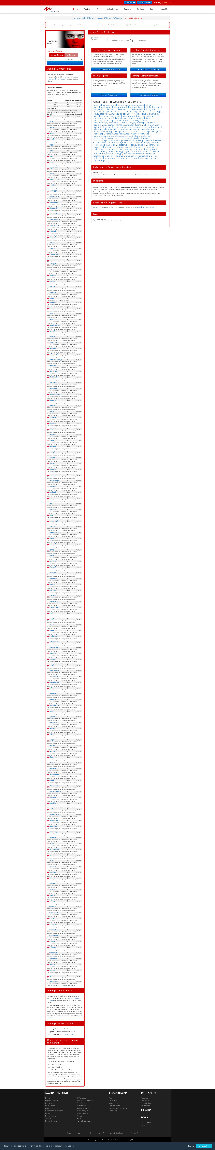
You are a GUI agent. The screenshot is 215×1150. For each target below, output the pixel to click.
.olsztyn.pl (52, 573)
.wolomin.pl (53, 947)
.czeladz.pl (53, 242)
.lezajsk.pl (52, 429)
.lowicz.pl (52, 446)
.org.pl (51, 145)
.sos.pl (51, 780)
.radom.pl (52, 693)
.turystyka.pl (53, 884)
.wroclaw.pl (53, 953)
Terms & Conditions (84, 1121)
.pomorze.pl (53, 653)
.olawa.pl (52, 555)
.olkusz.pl (52, 567)
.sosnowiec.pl (54, 774)
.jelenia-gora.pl (54, 325)
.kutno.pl (52, 406)
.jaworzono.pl (53, 319)
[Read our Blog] (150, 1110)
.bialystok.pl (53, 202)
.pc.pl (51, 613)
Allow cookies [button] (204, 1146)
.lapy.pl (51, 411)
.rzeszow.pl (53, 722)
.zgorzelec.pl (53, 981)
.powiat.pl (52, 659)
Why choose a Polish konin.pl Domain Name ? (107, 221)
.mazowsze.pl (54, 480)
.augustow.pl (53, 168)
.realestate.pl (54, 705)
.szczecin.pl (53, 826)
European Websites (104, 18)
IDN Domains (50, 1106)
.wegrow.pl (53, 924)
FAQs (79, 1118)
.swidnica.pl (53, 809)
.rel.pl (51, 711)
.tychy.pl (52, 889)
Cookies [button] (71, 1146)
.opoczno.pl (53, 578)
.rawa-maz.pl (53, 699)
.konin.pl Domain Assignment (109, 69)
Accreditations (146, 1103)
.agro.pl (51, 150)
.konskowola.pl (54, 394)
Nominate (76, 18)
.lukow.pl (52, 457)
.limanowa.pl (53, 434)
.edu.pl (51, 260)
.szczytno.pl (53, 832)
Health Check (82, 1106)
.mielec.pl (52, 503)
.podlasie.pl (53, 636)
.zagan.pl (52, 964)
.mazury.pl (52, 486)
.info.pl (51, 133)
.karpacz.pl (53, 342)
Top (78, 1133)
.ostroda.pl (53, 590)
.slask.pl (52, 763)
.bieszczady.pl (54, 214)
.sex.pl (51, 740)
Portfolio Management (85, 1101)
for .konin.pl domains (70, 1034)
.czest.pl (52, 248)
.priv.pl (51, 665)
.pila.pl (51, 619)
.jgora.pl (52, 331)
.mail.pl (51, 463)
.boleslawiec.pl (54, 219)
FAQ (89, 1133)
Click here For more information (149, 174)
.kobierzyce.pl (54, 383)
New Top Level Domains (54, 1111)
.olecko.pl (52, 561)
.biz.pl (51, 122)
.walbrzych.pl (53, 901)
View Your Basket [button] (143, 2)
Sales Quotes (112, 9)
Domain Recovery (51, 1121)
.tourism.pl (53, 866)
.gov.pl (51, 298)
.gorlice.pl (52, 292)
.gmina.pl (52, 281)
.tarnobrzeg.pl (54, 849)
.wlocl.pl (52, 941)
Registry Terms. (146, 207)
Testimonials (145, 1106)
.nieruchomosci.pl (55, 532)
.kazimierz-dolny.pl (55, 360)
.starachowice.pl (55, 791)
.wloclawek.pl (54, 935)
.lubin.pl (52, 452)
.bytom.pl (52, 231)
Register (87, 9)
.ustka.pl (52, 895)
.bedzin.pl (52, 185)
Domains (127, 9)
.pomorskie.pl (54, 647)
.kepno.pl (52, 365)
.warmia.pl (52, 907)
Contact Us (163, 9)
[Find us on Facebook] (142, 1110)
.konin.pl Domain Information (148, 69)
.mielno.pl (52, 509)
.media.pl (52, 492)
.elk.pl (51, 269)
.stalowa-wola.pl (55, 786)
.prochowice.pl (54, 671)
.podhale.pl (53, 630)
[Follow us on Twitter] (146, 1110)
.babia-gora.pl (54, 179)
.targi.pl (52, 843)
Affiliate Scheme (83, 1108)
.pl (50, 116)
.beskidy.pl (53, 191)
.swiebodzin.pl (54, 814)
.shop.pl (52, 745)
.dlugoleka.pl (53, 254)
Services (140, 9)
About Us (144, 1098)
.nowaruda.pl (53, 544)
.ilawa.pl (52, 313)
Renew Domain (146, 1125)
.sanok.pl (52, 728)
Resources (113, 1111)
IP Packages (81, 1098)
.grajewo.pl (53, 302)
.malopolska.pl (54, 475)
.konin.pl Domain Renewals (148, 95)
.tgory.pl (52, 855)
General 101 (113, 1103)
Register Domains (51, 1101)
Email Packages (82, 1113)
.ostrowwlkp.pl (54, 607)
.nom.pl (51, 538)
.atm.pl (51, 162)
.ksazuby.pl (53, 400)
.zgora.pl (52, 976)
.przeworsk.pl (54, 682)
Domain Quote (50, 1116)
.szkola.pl (52, 837)
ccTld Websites (88, 18)
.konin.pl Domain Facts (109, 95)
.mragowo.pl (53, 521)
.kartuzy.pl (52, 348)
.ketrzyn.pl (53, 371)
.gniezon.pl (53, 287)
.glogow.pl (52, 275)
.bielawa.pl (53, 208)
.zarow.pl (52, 970)
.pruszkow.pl (53, 676)
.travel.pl (52, 872)
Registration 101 (114, 1106)
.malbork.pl (53, 469)
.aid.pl (51, 156)
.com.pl (51, 127)
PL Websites (117, 18)
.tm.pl (51, 860)
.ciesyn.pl (52, 237)
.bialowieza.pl (54, 196)
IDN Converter (50, 1108)
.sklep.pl (52, 751)
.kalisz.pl (52, 336)
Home (75, 9)
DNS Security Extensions (118, 1108)
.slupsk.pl (52, 768)
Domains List (50, 1103)
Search (65, 63)
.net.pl (51, 139)
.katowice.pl (53, 354)
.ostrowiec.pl (53, 601)
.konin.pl (50, 98)
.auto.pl (52, 173)
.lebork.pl (52, 417)
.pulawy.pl (52, 688)
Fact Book (112, 1098)
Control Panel (146, 1122)
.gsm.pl (51, 308)
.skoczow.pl (53, 757)
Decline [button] (191, 1146)
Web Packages (82, 1111)
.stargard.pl (53, 797)
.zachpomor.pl (54, 958)
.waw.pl (51, 918)
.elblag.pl (52, 264)
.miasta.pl (52, 498)
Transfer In (81, 1103)
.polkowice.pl (53, 642)
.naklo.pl (52, 527)
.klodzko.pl (53, 377)
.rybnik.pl (52, 717)
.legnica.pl (52, 423)
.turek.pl (52, 878)
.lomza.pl (52, 440)
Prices (99, 9)
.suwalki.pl (52, 803)
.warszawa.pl (53, 912)
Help (151, 9)
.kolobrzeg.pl (53, 388)
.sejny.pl (52, 734)
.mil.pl (51, 515)
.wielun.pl (52, 930)
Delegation (113, 1101)
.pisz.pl (51, 624)
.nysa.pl (52, 550)
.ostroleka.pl (53, 596)
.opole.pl (52, 584)
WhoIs (79, 1116)
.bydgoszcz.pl (54, 225)
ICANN (104, 58)
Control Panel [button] (129, 2)
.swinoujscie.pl (54, 820)
